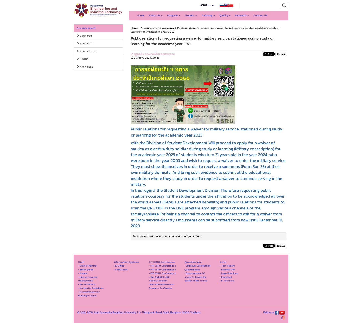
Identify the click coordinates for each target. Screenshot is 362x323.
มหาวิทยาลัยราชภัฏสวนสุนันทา (184, 236)
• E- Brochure (227, 280)
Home (140, 15)
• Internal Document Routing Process (89, 293)
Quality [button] (224, 15)
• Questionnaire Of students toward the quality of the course (195, 276)
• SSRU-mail (120, 269)
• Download (226, 277)
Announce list (88, 51)
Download (85, 36)
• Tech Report (227, 266)
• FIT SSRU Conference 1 (162, 273)
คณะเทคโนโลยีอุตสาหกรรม (152, 236)
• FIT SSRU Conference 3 (162, 266)
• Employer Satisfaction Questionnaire (197, 267)
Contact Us (260, 15)
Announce (85, 43)
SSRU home (207, 5)
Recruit (83, 59)
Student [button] (190, 15)
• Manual (82, 273)
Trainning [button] (207, 15)
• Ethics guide (85, 269)
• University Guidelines (91, 288)
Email (282, 54)
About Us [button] (155, 15)
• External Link (227, 269)
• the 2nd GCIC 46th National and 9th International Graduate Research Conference (161, 282)
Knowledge (86, 67)
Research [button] (241, 15)
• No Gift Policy (86, 284)
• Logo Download (229, 273)
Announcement (86, 28)
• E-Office (119, 266)
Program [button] (172, 15)
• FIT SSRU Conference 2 (162, 269)
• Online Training (87, 266)
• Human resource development (87, 278)
